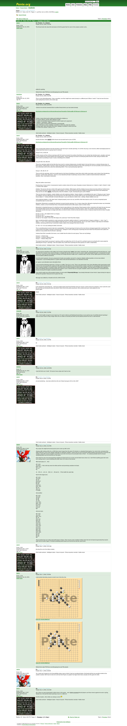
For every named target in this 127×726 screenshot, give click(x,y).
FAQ (90, 4)
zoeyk (56, 12)
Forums (95, 4)
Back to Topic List (23, 18)
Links (55, 723)
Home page (19, 28)
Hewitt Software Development (28, 724)
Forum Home (23, 8)
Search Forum (22, 15)
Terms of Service (49, 723)
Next (48, 21)
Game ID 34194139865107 (43, 619)
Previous (104, 18)
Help (85, 4)
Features (79, 4)
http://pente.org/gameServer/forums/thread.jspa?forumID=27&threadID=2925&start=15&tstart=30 (61, 142)
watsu (18, 23)
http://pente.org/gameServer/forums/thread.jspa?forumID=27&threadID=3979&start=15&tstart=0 (61, 111)
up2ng (18, 444)
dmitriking (19, 94)
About (58, 723)
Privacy (42, 723)
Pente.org (26, 3)
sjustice (18, 366)
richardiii (18, 247)
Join (73, 4)
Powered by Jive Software (63, 722)
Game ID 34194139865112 (43, 663)
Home (68, 4)
